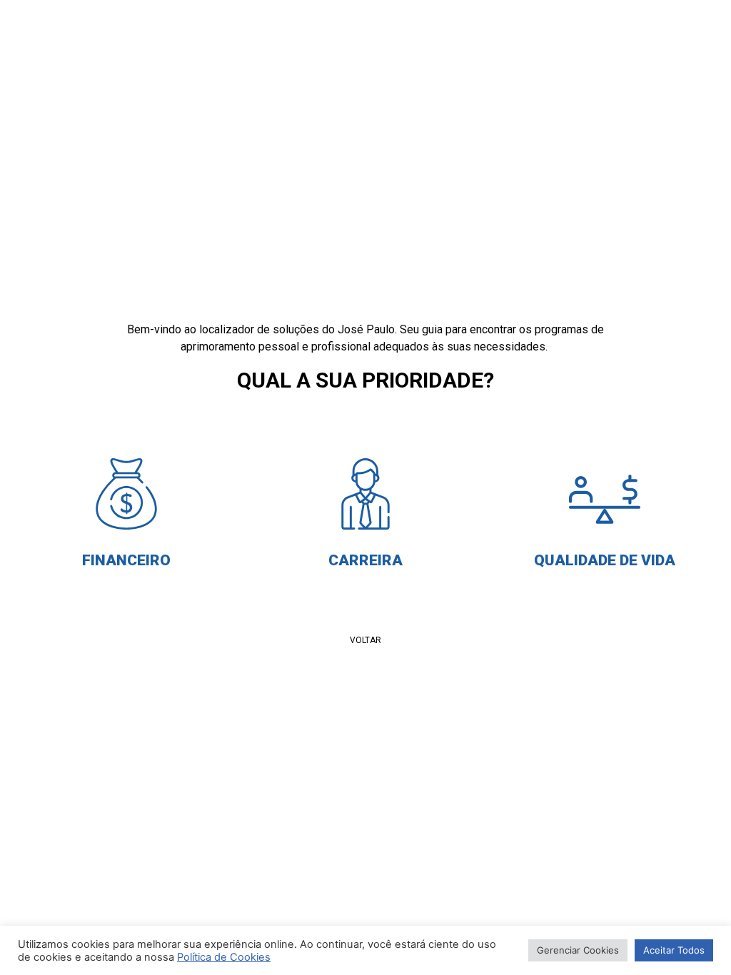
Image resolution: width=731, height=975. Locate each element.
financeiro (126, 560)
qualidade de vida (604, 560)
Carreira (365, 560)
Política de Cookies (224, 957)
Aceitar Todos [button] (674, 950)
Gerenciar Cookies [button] (578, 950)
